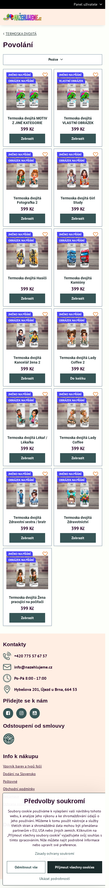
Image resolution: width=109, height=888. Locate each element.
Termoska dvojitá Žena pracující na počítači (27, 599)
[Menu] (99, 17)
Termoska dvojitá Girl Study (78, 200)
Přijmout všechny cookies (74, 867)
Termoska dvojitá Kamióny (78, 280)
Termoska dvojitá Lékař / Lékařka (27, 440)
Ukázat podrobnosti (54, 878)
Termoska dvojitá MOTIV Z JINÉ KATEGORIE (27, 120)
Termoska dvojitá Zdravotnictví (78, 520)
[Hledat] (75, 17)
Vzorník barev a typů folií (22, 766)
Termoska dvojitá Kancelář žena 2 (27, 360)
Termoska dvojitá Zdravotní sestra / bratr (27, 520)
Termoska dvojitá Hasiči (27, 278)
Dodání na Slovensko (19, 774)
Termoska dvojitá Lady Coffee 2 (78, 360)
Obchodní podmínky (19, 789)
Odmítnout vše (26, 867)
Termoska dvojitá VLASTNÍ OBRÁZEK (78, 120)
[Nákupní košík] (87, 17)
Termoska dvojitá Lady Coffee (78, 440)
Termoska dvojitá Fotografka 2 (27, 200)
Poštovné (10, 781)
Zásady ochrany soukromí (54, 853)
